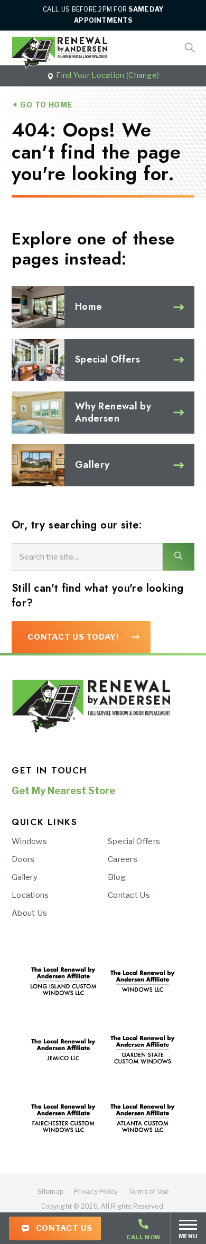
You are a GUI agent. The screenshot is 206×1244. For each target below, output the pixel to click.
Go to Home (45, 104)
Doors (23, 859)
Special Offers (134, 841)
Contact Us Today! (73, 637)
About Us (29, 913)
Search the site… (49, 556)
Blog (117, 877)
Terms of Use (148, 1192)
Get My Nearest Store (63, 790)
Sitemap (51, 1192)
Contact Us (63, 1228)
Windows (29, 841)
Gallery (25, 877)
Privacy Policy (95, 1192)
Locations (30, 895)
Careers (122, 859)
